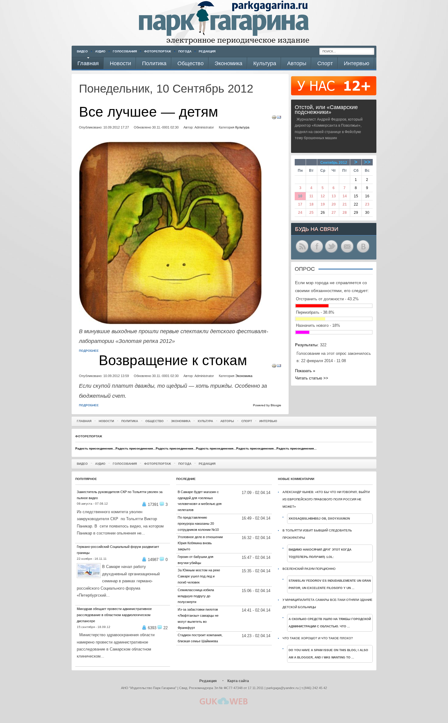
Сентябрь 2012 (333, 162)
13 (334, 196)
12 (323, 196)
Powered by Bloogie (267, 405)
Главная (84, 421)
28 (345, 212)
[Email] (278, 118)
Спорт (246, 421)
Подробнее (89, 350)
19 (323, 204)
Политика (129, 421)
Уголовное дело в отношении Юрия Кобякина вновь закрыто (200, 543)
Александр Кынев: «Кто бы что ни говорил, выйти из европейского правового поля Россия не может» (326, 499)
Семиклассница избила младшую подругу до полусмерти (196, 596)
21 (345, 204)
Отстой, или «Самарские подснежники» (326, 109)
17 (300, 204)
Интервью (268, 421)
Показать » (305, 371)
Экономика (243, 376)
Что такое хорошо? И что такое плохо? (318, 638)
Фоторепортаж (157, 51)
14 (345, 196)
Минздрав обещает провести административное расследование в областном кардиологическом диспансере (114, 615)
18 (311, 204)
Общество (154, 421)
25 (311, 212)
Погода (184, 51)
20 (334, 204)
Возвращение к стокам (173, 360)
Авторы (227, 421)
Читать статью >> (311, 378)
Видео (82, 51)
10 (300, 196)
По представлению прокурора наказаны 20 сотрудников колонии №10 (198, 523)
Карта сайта (238, 681)
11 (311, 196)
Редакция (207, 51)
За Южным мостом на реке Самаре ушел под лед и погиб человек (199, 576)
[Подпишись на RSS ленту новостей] (302, 252)
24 (300, 212)
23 (367, 204)
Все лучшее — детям (148, 112)
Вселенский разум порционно (309, 568)
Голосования (125, 51)
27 (334, 212)
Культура (242, 127)
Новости (106, 421)
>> (367, 162)
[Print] (274, 118)
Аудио (100, 51)
